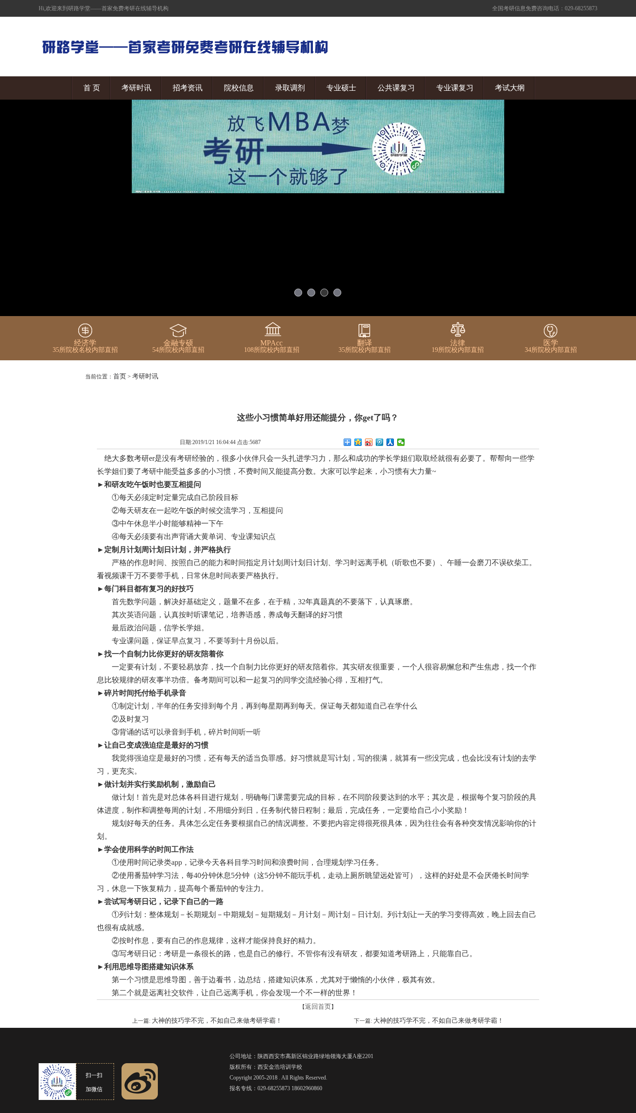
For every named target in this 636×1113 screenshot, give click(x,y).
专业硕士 (341, 88)
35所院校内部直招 (364, 346)
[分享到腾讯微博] (380, 442)
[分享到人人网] (390, 442)
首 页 (91, 88)
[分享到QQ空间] (358, 442)
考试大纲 (510, 88)
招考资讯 (188, 88)
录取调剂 (290, 88)
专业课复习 (455, 88)
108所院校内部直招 (271, 346)
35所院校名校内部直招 (85, 346)
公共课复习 (396, 88)
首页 (119, 376)
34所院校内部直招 (551, 346)
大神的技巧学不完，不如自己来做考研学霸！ (217, 1020)
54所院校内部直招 (178, 346)
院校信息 (239, 88)
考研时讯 (136, 88)
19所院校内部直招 (458, 346)
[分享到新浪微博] (369, 442)
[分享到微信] (401, 442)
